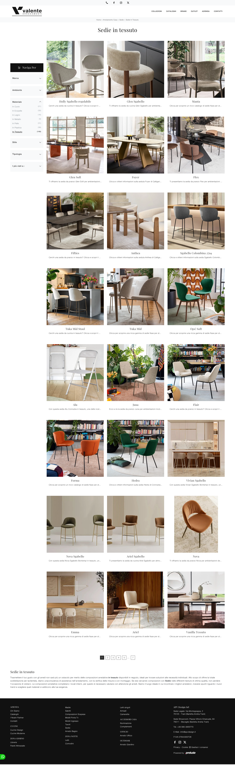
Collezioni (156, 11)
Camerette (124, 714)
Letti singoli (125, 707)
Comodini (69, 743)
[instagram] (121, 3)
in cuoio (16, 106)
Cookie (185, 747)
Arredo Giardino (127, 744)
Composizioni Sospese (75, 714)
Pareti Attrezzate (17, 746)
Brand (183, 11)
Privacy (177, 747)
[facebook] (114, 3)
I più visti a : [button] (18, 166)
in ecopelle (17, 111)
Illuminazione (125, 723)
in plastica (16, 127)
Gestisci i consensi (199, 747)
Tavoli (67, 724)
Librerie (13, 742)
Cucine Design (16, 730)
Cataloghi (171, 11)
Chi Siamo (14, 711)
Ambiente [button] (17, 90)
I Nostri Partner (17, 717)
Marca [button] (15, 78)
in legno (16, 115)
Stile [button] (14, 142)
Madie (68, 707)
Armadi (123, 711)
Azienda (206, 11)
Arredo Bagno (71, 731)
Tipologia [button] (17, 154)
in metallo (16, 119)
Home (98, 20)
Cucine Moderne (17, 733)
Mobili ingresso (71, 721)
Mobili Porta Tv (71, 717)
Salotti (68, 711)
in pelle (15, 123)
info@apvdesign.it (188, 732)
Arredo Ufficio (126, 735)
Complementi (126, 726)
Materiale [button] (17, 102)
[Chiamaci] (107, 3)
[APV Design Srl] (80, 11)
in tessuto (17, 132)
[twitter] (128, 3)
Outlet (194, 11)
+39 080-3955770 (185, 727)
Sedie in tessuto (132, 20)
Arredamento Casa (110, 20)
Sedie (121, 20)
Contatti (218, 11)
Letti (67, 740)
